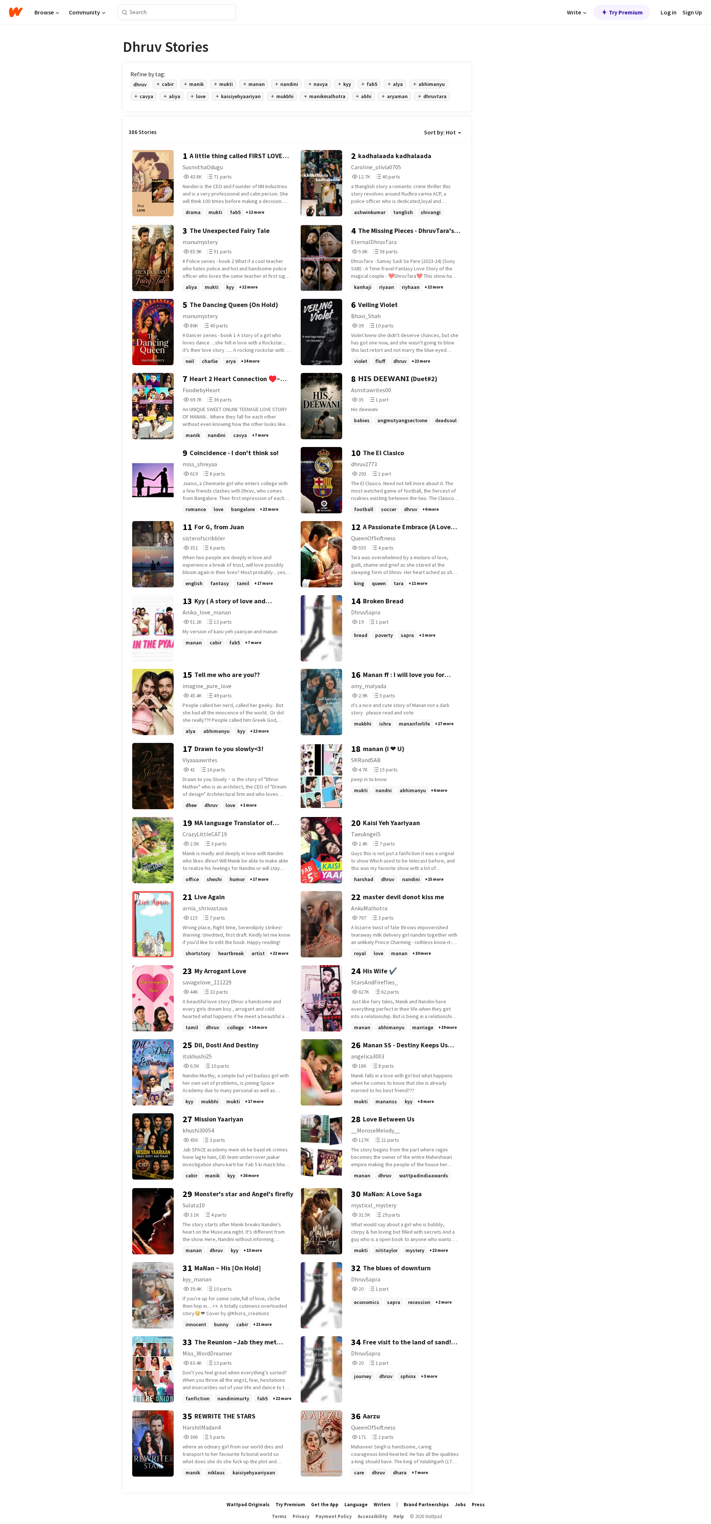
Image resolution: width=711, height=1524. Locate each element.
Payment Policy (334, 1516)
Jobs (460, 1504)
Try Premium (626, 12)
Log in (669, 12)
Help (398, 1516)
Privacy (301, 1516)
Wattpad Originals (248, 1504)
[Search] (124, 12)
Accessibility (372, 1516)
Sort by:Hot (440, 132)
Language (356, 1504)
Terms (279, 1516)
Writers (382, 1504)
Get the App (324, 1504)
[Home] (16, 12)
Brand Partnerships (426, 1504)
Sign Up (692, 12)
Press (478, 1504)
